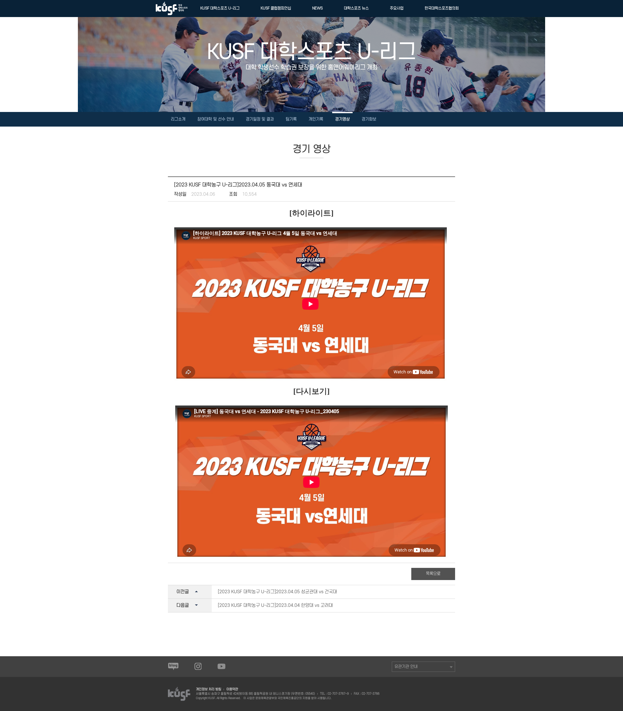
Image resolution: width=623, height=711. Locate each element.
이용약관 (232, 689)
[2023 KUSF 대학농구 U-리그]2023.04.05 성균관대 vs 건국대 (277, 591)
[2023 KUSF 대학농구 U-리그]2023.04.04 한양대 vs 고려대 (275, 605)
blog (173, 666)
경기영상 (342, 119)
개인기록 (316, 119)
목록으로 (433, 574)
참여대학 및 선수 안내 (215, 119)
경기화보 (369, 119)
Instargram (198, 666)
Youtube (221, 666)
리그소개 (178, 119)
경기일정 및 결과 (260, 119)
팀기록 (291, 119)
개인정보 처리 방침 (208, 689)
